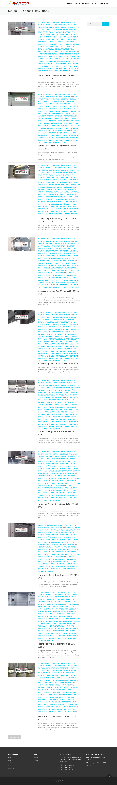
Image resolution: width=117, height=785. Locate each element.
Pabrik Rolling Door (62, 43)
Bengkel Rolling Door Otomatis (65, 525)
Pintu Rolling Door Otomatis (68, 53)
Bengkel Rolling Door (53, 24)
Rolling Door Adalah (46, 58)
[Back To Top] (109, 776)
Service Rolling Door (45, 70)
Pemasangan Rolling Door (55, 46)
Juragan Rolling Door (45, 41)
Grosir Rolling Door (67, 29)
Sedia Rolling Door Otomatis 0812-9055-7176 (58, 363)
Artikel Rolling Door (51, 22)
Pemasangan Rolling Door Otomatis (57, 118)
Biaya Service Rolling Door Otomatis (63, 596)
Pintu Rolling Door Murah (47, 53)
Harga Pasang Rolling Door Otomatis (51, 31)
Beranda (69, 3)
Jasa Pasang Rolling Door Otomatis (58, 389)
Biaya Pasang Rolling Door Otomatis (59, 26)
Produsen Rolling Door (63, 55)
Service (94, 3)
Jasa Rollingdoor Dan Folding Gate (50, 392)
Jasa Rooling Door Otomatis (58, 36)
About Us (10, 760)
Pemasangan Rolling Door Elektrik (50, 615)
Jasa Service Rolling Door (55, 394)
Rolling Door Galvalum (63, 63)
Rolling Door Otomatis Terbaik (49, 68)
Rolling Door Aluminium (63, 58)
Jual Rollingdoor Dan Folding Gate (58, 110)
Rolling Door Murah (53, 66)
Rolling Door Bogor (46, 61)
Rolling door (74, 56)
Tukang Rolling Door (64, 72)
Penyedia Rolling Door (50, 51)
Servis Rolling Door (61, 70)
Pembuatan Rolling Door (57, 120)
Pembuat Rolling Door (54, 49)
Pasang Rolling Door (56, 44)
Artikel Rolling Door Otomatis (65, 524)
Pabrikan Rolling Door (66, 113)
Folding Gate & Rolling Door (49, 29)
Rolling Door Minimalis (71, 135)
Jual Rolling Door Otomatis (48, 396)
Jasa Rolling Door (52, 34)
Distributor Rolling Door (70, 27)
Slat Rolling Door (70, 140)
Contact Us (104, 3)
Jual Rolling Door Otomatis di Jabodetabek (61, 39)
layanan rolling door (45, 43)
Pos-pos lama (14, 737)
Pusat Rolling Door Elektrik (58, 56)
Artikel (40, 22)
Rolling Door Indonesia (58, 632)
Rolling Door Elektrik (45, 63)
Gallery (36, 757)
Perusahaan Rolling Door (69, 51)
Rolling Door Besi (53, 60)
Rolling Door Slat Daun (69, 68)
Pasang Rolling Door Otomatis (65, 115)
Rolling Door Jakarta (57, 65)
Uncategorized (74, 287)
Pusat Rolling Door (67, 125)
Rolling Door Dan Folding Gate (65, 61)
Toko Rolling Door (49, 72)
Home (9, 757)
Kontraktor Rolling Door (64, 41)
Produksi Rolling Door (46, 55)
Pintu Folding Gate (82, 3)
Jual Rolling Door (55, 38)
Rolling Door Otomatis (70, 66)
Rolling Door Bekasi (70, 128)
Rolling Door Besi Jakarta (70, 60)
